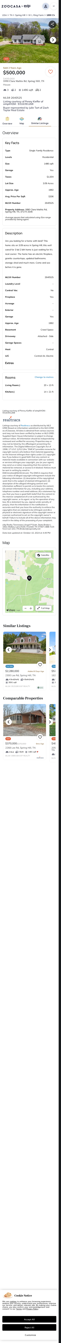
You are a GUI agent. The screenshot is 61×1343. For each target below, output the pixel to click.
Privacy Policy (32, 1308)
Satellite (45, 555)
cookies (13, 1301)
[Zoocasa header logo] (15, 6)
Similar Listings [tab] (39, 123)
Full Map (45, 608)
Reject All (29, 1327)
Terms (19, 1308)
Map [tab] (22, 123)
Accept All (29, 1319)
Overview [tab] (7, 123)
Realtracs (25, 425)
